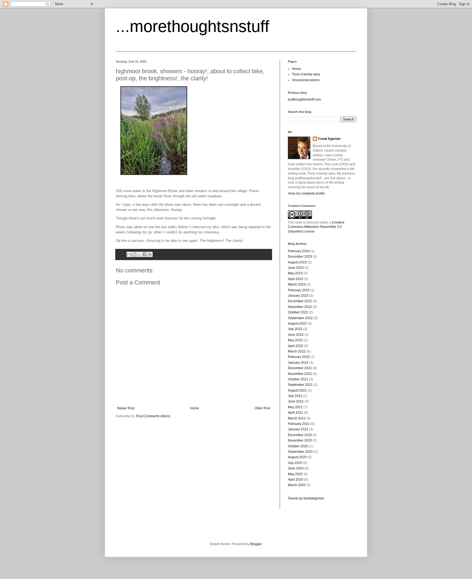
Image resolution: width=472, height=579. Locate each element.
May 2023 (295, 273)
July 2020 (295, 463)
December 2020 (300, 435)
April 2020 (295, 479)
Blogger (256, 544)
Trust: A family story (306, 74)
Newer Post (125, 408)
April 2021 (295, 413)
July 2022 (295, 329)
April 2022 (295, 346)
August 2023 (297, 262)
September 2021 (300, 385)
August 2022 (297, 323)
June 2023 (296, 268)
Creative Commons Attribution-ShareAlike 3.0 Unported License (316, 227)
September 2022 (300, 318)
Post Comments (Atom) (153, 416)
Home (194, 408)
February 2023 (299, 290)
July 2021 (295, 396)
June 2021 (296, 401)
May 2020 (295, 474)
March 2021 (297, 418)
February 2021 (299, 424)
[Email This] (129, 254)
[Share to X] (139, 254)
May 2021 (295, 407)
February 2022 (299, 357)
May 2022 (295, 340)
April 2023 (295, 279)
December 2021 (300, 368)
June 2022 (296, 335)
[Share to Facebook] (145, 254)
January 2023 (298, 296)
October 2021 (298, 379)
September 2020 (300, 452)
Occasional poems (306, 80)
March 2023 (297, 284)
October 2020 (298, 446)
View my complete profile (306, 193)
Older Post (262, 408)
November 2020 (300, 440)
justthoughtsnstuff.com (304, 99)
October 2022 (298, 312)
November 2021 (300, 374)
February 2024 (299, 251)
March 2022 (297, 351)
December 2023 (300, 256)
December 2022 (300, 301)
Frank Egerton (329, 139)
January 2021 (298, 429)
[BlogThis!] (134, 254)
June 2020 (296, 468)
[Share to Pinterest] (150, 254)
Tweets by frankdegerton (306, 498)
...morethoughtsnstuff (192, 26)
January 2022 (298, 363)
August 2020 (297, 457)
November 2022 (300, 307)
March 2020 (297, 485)
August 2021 (297, 390)
